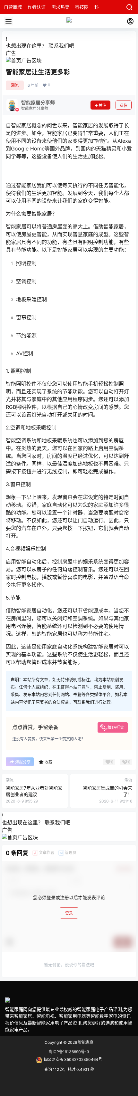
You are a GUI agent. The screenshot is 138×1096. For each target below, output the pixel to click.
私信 (123, 105)
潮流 (15, 85)
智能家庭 (85, 1042)
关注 (102, 105)
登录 (69, 913)
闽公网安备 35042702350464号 (73, 1059)
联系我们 (58, 46)
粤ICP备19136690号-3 (69, 1051)
